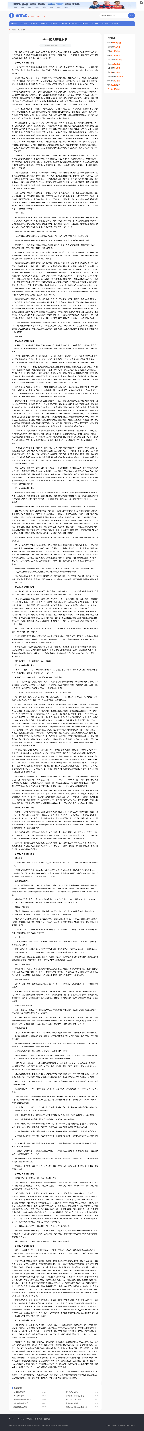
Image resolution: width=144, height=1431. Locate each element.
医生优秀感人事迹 (82, 1392)
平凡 (113, 51)
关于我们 (12, 1419)
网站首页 (14, 23)
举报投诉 (29, 1419)
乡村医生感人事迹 (29, 1392)
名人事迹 (54, 23)
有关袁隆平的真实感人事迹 (82, 1396)
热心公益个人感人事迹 (82, 1399)
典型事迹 (115, 23)
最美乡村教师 (115, 76)
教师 (113, 55)
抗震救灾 (113, 47)
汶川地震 (113, 81)
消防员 (113, 72)
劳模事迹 (85, 23)
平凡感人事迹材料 (29, 1396)
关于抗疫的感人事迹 (29, 1407)
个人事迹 (24, 23)
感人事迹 (64, 23)
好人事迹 (105, 23)
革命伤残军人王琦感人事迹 (29, 1399)
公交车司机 (114, 59)
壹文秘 (14, 30)
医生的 (114, 43)
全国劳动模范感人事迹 (29, 1403)
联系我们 (21, 1419)
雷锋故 (113, 85)
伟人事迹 (95, 23)
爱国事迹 (74, 23)
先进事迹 (44, 23)
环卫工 (113, 64)
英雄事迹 (34, 23)
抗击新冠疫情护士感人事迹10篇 (82, 1407)
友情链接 (47, 1419)
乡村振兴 (113, 68)
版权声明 (38, 1419)
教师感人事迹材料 (82, 1403)
